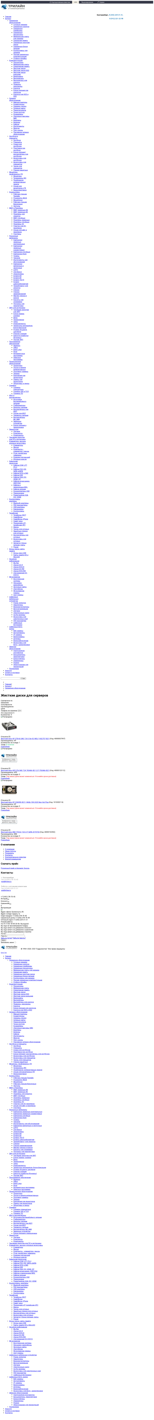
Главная (8, 684)
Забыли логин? (7, 938)
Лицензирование (87, 2)
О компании (9, 849)
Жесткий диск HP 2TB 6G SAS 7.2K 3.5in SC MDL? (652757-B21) (25, 739)
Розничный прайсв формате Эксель (15, 868)
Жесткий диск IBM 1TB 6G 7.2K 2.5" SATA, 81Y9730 (20, 832)
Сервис (101, 2)
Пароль (4, 936)
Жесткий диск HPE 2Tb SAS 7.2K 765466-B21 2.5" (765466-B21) (25, 770)
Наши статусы (10, 851)
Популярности (6, 705)
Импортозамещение (13, 859)
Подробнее (5, 747)
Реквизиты (9, 853)
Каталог (8, 686)
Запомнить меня (7, 942)
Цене (3, 709)
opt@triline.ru (6, 890)
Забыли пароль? (19, 938)
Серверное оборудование (15, 688)
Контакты (9, 855)
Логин (3, 934)
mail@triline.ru (6, 882)
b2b (75, 2)
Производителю (7, 707)
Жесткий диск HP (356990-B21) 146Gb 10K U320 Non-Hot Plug (25, 802)
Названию (5, 703)
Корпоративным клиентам (60, 2)
